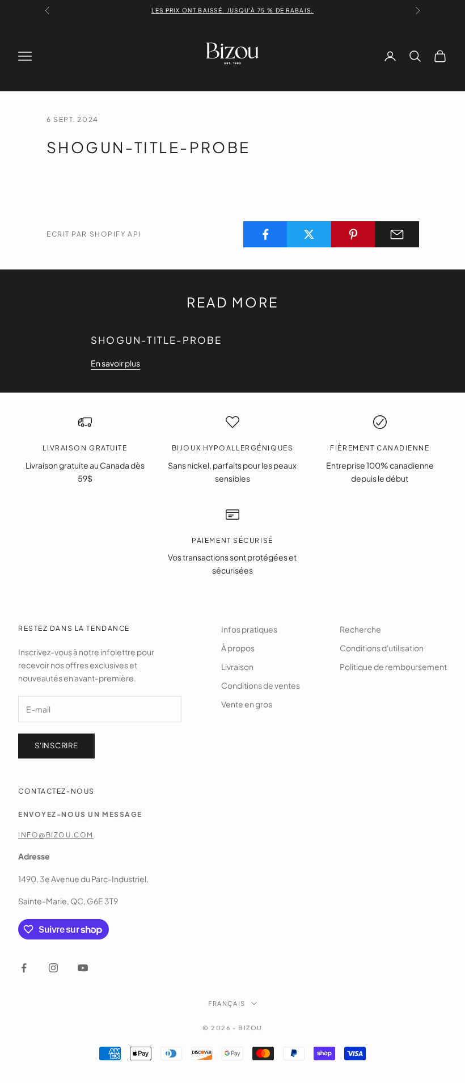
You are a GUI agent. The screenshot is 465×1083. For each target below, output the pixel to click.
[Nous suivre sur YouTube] (82, 968)
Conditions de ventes (260, 685)
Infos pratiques (249, 629)
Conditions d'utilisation (382, 648)
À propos (238, 648)
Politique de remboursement (393, 666)
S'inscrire (56, 745)
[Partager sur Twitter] (309, 234)
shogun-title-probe (156, 340)
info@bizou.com (56, 835)
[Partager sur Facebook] (265, 234)
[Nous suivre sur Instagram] (53, 968)
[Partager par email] (396, 234)
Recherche (360, 629)
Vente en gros (246, 704)
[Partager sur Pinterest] (353, 234)
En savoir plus (115, 363)
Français (226, 1003)
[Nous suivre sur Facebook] (23, 968)
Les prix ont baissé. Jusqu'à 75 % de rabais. (232, 10)
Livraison (237, 666)
